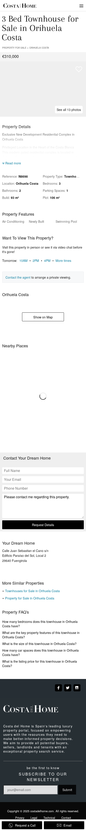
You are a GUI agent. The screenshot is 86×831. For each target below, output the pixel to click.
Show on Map (43, 317)
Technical (49, 818)
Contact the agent (18, 277)
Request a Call (25, 825)
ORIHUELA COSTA (39, 47)
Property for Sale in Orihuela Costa (29, 598)
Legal (33, 818)
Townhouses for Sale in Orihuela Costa (32, 590)
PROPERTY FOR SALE (14, 47)
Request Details (43, 524)
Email (67, 825)
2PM (38, 260)
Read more (12, 163)
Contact (66, 818)
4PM (49, 260)
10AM (25, 260)
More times (63, 260)
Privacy (19, 818)
